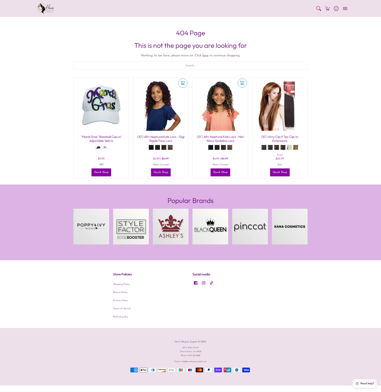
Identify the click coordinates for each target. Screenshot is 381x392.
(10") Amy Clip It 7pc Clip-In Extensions (279, 139)
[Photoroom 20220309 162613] (171, 226)
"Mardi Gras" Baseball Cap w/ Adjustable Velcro (101, 139)
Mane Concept (161, 164)
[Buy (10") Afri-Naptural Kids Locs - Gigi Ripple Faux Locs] (160, 105)
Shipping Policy (121, 284)
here (205, 55)
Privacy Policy (120, 300)
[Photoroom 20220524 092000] (250, 226)
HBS (101, 164)
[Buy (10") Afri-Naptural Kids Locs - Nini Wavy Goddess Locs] (220, 105)
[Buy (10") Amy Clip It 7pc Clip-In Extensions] (279, 105)
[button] (318, 8)
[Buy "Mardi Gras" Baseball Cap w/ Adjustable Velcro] (101, 105)
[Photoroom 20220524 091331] (91, 226)
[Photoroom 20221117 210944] (131, 226)
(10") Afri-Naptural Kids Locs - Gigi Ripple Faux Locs (160, 139)
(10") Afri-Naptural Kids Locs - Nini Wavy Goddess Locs (220, 139)
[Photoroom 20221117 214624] (210, 226)
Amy (279, 164)
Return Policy (120, 292)
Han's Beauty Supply (186, 342)
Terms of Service (122, 308)
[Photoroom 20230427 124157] (290, 226)
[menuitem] (318, 8)
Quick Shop (101, 172)
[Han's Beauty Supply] (46, 8)
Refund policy (120, 317)
